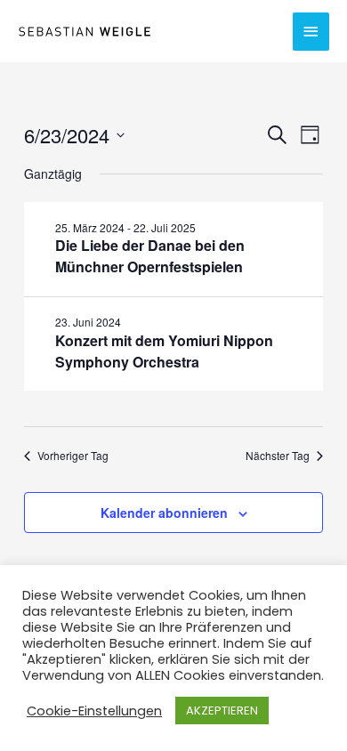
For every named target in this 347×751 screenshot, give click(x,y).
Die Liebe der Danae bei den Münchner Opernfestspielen (150, 256)
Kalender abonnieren (164, 512)
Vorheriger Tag (73, 455)
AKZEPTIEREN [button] (222, 710)
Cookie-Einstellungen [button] (94, 711)
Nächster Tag (278, 455)
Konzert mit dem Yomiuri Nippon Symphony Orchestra (164, 351)
